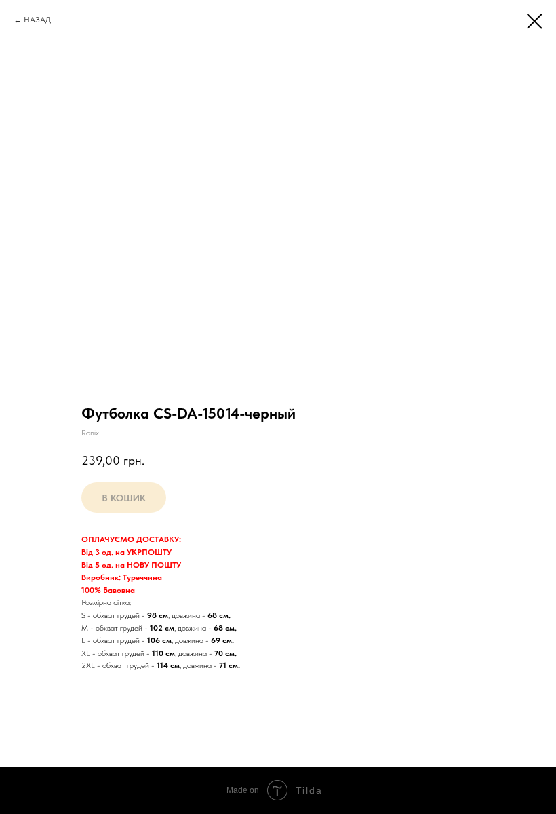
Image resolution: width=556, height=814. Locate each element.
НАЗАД (37, 19)
